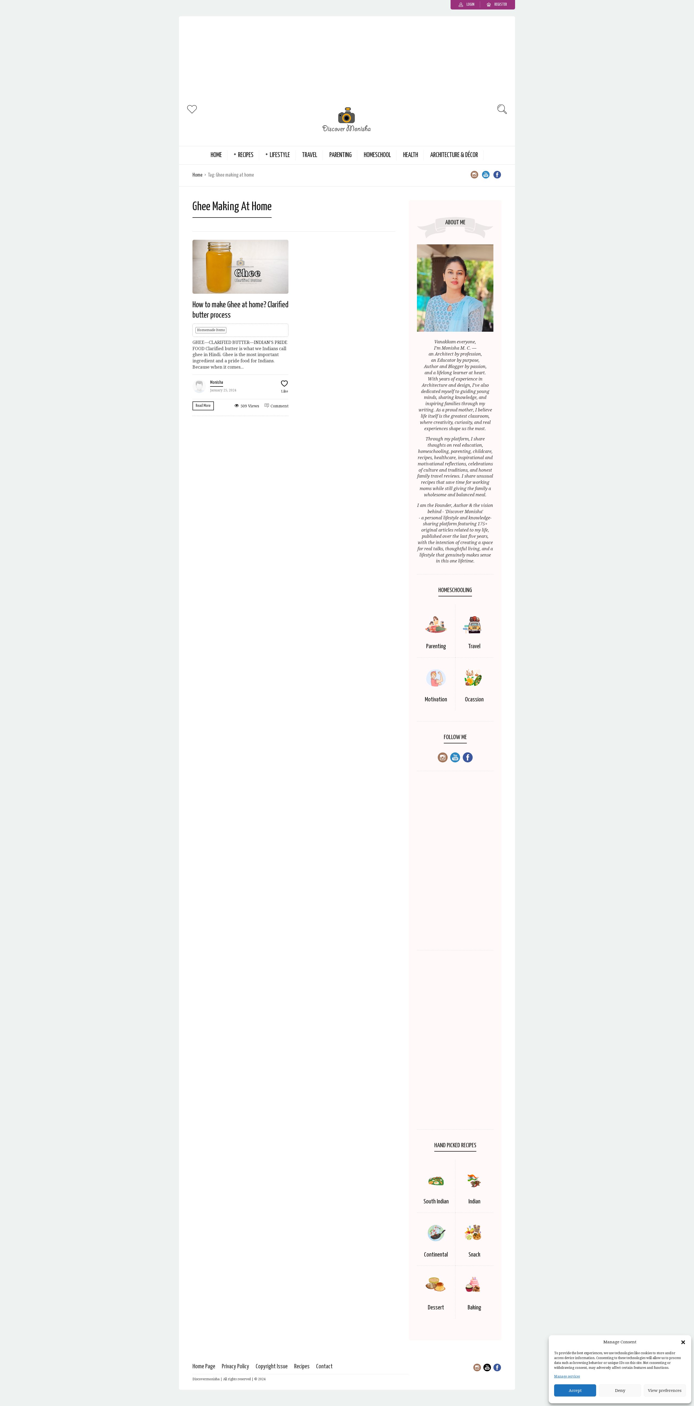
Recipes (245, 155)
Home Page (203, 1366)
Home (216, 155)
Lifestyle (280, 155)
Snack (474, 1255)
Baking (474, 1308)
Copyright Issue (272, 1366)
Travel (309, 155)
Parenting (340, 155)
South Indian (436, 1202)
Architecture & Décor (454, 155)
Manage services (567, 1376)
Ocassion (474, 699)
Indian (474, 1202)
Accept (575, 1390)
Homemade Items (211, 330)
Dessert (436, 1308)
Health (410, 155)
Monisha (216, 382)
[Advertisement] (347, 60)
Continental (436, 1255)
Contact (324, 1366)
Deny (620, 1390)
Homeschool (377, 155)
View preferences (665, 1390)
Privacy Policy (235, 1366)
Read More (203, 406)
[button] (683, 1342)
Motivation (436, 699)
